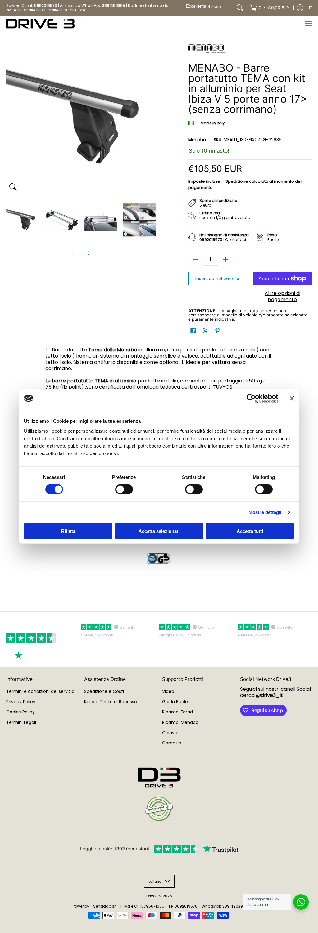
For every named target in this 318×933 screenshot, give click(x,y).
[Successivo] (88, 253)
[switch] (124, 489)
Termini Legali (21, 722)
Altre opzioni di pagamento (282, 296)
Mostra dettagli (265, 512)
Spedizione (236, 181)
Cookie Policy (20, 712)
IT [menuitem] (310, 7)
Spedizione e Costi (104, 691)
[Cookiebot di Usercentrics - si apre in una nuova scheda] (251, 398)
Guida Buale (175, 702)
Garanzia (171, 743)
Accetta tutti (250, 530)
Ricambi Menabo (180, 722)
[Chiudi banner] (292, 398)
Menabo (197, 139)
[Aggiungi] (225, 259)
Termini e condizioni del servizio (40, 691)
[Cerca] (240, 8)
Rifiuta (68, 530)
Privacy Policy (20, 702)
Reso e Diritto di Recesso (110, 702)
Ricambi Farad (177, 712)
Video (168, 691)
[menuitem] (269, 8)
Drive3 (151, 896)
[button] (193, 330)
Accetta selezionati (159, 530)
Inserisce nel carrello (217, 278)
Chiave (169, 733)
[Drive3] (40, 24)
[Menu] (308, 24)
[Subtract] (195, 259)
